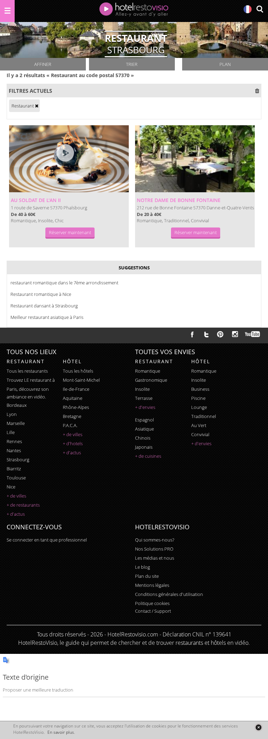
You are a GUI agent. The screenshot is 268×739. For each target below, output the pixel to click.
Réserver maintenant (70, 232)
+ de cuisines (148, 456)
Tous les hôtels (78, 371)
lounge (199, 407)
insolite (142, 389)
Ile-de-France (76, 389)
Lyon (12, 414)
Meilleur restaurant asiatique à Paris (46, 317)
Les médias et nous (154, 558)
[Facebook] (192, 334)
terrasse (143, 398)
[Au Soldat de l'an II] (69, 158)
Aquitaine (72, 398)
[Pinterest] (220, 334)
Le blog (142, 567)
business (200, 389)
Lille (11, 432)
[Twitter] (206, 334)
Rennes (14, 441)
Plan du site (147, 576)
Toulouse (16, 478)
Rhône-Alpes (76, 407)
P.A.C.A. (70, 425)
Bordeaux (17, 405)
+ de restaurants (23, 505)
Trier (131, 64)
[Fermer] (258, 727)
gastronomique (151, 380)
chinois (142, 438)
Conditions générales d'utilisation (169, 594)
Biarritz (14, 468)
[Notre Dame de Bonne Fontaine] (195, 158)
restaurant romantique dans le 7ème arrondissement (64, 282)
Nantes (14, 450)
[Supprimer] (36, 106)
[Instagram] (235, 334)
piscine (198, 398)
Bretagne (72, 416)
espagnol (144, 420)
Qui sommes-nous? (154, 540)
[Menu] (7, 11)
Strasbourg (18, 459)
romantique (147, 371)
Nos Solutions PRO (154, 549)
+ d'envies (145, 407)
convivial (200, 434)
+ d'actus (16, 514)
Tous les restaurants (27, 371)
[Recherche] (259, 9)
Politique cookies (152, 603)
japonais (143, 447)
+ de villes (16, 496)
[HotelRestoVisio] (134, 11)
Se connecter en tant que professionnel (47, 540)
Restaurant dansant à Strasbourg (44, 306)
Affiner (42, 64)
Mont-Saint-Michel (81, 380)
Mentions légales (152, 585)
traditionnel (203, 416)
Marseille (16, 423)
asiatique (144, 429)
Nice (11, 487)
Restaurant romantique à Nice (40, 294)
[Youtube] (252, 334)
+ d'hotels (73, 443)
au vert (198, 425)
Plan (225, 64)
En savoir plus (60, 732)
